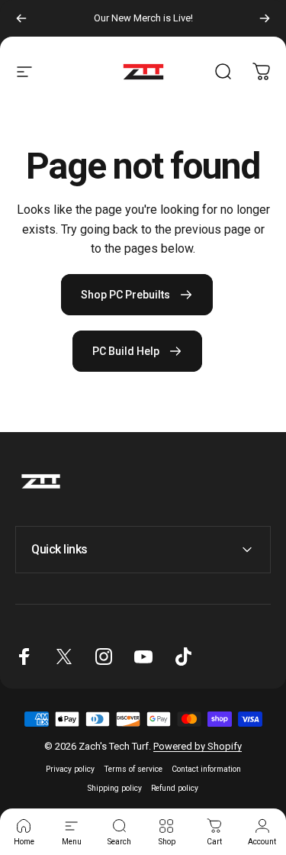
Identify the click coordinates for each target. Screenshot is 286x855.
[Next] (264, 18)
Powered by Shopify (197, 746)
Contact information (206, 769)
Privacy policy (70, 769)
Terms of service (133, 769)
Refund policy (174, 788)
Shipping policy (115, 788)
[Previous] (21, 18)
